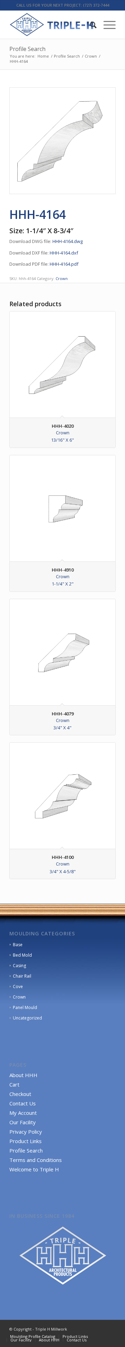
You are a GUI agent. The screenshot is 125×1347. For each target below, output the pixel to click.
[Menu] (106, 25)
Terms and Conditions (35, 1159)
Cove (18, 986)
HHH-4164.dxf (64, 253)
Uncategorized (27, 1018)
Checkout (20, 1093)
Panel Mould (25, 1007)
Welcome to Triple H (34, 1169)
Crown (62, 278)
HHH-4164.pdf (64, 264)
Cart (14, 1084)
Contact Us (22, 1103)
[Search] (90, 25)
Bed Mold (22, 955)
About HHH (23, 1075)
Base (18, 945)
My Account (23, 1112)
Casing (19, 966)
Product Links (25, 1141)
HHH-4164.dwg (67, 241)
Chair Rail (22, 976)
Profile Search (27, 49)
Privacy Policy (25, 1131)
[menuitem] (90, 25)
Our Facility (22, 1122)
